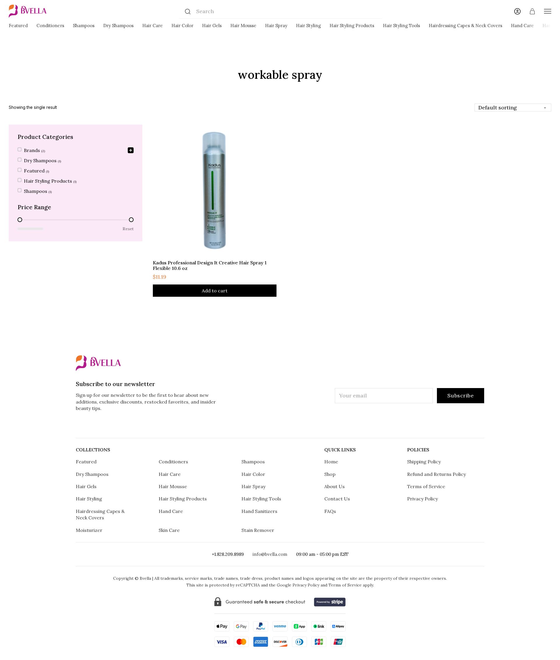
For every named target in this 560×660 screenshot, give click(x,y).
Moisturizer (89, 530)
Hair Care (152, 25)
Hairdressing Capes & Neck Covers (465, 25)
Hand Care (522, 25)
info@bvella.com (270, 554)
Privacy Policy (422, 499)
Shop (329, 474)
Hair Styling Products (352, 25)
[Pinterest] (298, 424)
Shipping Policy (424, 462)
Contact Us (337, 499)
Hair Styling (308, 25)
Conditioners (50, 25)
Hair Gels (212, 25)
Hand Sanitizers (259, 511)
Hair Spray (276, 25)
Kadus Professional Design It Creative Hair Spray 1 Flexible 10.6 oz (210, 265)
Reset (128, 228)
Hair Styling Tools (401, 25)
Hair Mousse (243, 25)
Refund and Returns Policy (436, 474)
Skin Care (169, 530)
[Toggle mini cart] (532, 11)
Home (331, 462)
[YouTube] (316, 424)
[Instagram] (244, 424)
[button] (76, 150)
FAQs (330, 511)
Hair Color (182, 25)
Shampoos (83, 25)
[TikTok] (280, 424)
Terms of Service (426, 486)
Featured (18, 25)
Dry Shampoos (118, 25)
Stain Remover (258, 530)
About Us (334, 486)
